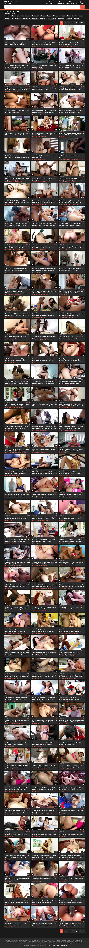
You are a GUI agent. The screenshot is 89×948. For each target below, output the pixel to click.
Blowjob (49, 44)
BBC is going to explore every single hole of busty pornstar (72, 88)
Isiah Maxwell (37, 181)
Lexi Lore (44, 181)
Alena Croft (63, 701)
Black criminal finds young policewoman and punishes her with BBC (72, 155)
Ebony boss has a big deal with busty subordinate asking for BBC (45, 223)
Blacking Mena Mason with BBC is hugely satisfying (17, 607)
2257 (58, 945)
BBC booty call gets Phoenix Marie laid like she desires (17, 697)
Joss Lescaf (36, 249)
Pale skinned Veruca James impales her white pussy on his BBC (72, 607)
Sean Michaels (71, 46)
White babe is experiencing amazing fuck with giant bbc (72, 878)
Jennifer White (16, 814)
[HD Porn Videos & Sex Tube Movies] (11, 3)
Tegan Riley (18, 678)
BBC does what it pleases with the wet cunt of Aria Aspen (45, 900)
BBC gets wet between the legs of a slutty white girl (72, 629)
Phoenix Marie (10, 701)
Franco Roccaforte (65, 430)
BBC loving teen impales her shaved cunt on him (45, 720)
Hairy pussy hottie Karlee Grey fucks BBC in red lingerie (72, 675)
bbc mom (43, 18)
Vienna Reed (64, 294)
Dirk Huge (9, 452)
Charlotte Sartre (64, 317)
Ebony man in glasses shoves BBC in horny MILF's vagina (17, 471)
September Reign (18, 181)
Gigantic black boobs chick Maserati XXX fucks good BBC (17, 855)
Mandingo (36, 272)
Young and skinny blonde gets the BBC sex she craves (72, 291)
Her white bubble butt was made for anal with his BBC (72, 313)
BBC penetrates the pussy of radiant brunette (71, 517)
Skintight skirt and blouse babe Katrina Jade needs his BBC (45, 449)
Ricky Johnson (19, 407)
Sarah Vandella (10, 746)
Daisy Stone (9, 362)
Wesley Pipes (71, 768)
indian (28, 16)
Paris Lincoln (42, 633)
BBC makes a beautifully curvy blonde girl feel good (72, 268)
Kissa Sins (9, 227)
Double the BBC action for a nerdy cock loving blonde (45, 584)
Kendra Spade (64, 181)
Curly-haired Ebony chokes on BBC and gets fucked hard (17, 178)
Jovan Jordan (17, 543)
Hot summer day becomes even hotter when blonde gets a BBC (45, 155)
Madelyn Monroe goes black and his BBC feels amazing (17, 720)
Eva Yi (8, 69)
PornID (28, 108)
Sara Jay (43, 701)
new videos (70, 3)
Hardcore (52, 112)
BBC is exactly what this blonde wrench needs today (45, 268)
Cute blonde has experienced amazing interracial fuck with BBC (17, 878)
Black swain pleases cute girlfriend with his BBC (72, 539)
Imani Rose (36, 678)
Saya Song (9, 204)
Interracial (18, 67)
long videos (80, 3)
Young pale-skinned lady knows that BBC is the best (45, 404)
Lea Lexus (9, 881)
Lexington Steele (18, 633)
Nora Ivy (70, 69)
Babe (7, 135)
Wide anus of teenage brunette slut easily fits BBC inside (72, 494)
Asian (38, 44)
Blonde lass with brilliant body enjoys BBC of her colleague (72, 110)
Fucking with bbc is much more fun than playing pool (17, 900)
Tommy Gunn (44, 136)
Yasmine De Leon (45, 520)
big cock (61, 18)
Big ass (13, 44)
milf (69, 16)
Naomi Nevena (79, 159)
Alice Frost (36, 723)
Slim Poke (16, 204)
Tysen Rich (45, 859)
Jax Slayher (63, 159)
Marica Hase (37, 836)
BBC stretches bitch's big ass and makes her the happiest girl (72, 246)
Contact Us (64, 945)
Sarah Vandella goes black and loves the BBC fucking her (17, 742)
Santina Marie (10, 317)
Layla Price (17, 791)
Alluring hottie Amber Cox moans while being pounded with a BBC (72, 900)
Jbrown (70, 475)
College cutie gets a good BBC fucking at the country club (72, 133)
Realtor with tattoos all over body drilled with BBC (17, 155)
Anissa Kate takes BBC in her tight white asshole (17, 629)
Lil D (8, 91)
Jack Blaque (14, 69)
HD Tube (28, 41)
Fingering (79, 789)
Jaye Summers (10, 407)
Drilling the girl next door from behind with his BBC (17, 404)
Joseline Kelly (10, 768)
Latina (40, 67)
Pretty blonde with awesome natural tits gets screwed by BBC (17, 517)
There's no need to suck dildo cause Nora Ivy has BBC (72, 65)
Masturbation (76, 451)
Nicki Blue (44, 768)
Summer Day (42, 159)
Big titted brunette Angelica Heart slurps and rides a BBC (72, 923)
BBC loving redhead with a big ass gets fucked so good (72, 359)
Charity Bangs (64, 814)
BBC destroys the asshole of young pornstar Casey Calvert (45, 313)
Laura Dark (36, 362)
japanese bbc (17, 18)
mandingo (27, 18)
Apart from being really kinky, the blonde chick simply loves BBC (72, 43)
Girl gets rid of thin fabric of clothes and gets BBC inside (17, 88)
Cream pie (20, 812)
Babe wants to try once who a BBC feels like (44, 471)
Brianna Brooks (64, 633)
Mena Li (8, 610)
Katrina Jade (45, 452)
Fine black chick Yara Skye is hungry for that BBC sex (17, 381)
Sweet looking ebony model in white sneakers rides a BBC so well (72, 562)
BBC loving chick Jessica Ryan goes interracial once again (45, 607)
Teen (24, 67)
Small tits (25, 89)
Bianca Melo (64, 475)
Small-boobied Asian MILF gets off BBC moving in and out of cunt (17, 201)
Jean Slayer (46, 204)
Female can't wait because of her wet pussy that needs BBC (45, 201)
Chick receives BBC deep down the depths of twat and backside (72, 223)
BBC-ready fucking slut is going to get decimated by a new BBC (17, 43)
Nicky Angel (9, 588)
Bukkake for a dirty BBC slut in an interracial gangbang (17, 449)
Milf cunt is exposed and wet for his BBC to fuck (72, 697)
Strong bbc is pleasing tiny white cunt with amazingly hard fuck (17, 652)
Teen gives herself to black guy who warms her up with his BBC (17, 133)
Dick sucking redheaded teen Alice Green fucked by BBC (72, 765)
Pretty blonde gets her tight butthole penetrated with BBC (45, 539)
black (43, 16)
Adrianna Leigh (37, 881)
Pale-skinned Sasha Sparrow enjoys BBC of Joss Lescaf (45, 246)
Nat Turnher (63, 69)
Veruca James (64, 610)
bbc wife (77, 18)
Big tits (18, 44)
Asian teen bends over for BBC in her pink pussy (17, 65)
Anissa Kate (9, 633)
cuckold (63, 16)
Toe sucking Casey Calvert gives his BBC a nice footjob (72, 788)
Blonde (72, 44)
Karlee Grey (63, 678)
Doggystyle (47, 202)
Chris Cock (63, 407)
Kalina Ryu (63, 452)
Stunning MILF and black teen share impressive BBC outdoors (17, 246)
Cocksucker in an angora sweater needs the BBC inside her (45, 765)
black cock (53, 18)
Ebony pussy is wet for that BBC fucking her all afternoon (72, 336)
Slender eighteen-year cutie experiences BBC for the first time (17, 426)
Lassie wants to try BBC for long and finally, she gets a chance (45, 88)
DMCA (53, 945)
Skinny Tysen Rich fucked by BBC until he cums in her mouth (45, 855)
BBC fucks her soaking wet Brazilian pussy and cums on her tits (72, 471)
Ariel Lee (63, 836)
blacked (21, 16)
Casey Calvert (37, 317)
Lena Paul (36, 385)
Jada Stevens (64, 249)
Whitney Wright (44, 339)
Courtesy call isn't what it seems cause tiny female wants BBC (45, 133)
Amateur (35, 135)
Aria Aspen (36, 904)
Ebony (46, 89)
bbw (14, 16)
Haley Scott (9, 926)
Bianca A (63, 565)
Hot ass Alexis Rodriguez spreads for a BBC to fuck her (72, 652)
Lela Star (36, 69)
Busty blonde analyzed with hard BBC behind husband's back (17, 110)
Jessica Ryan (37, 610)
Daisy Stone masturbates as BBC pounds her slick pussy (17, 359)
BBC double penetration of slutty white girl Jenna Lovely (17, 584)
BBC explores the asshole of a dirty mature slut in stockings (45, 359)
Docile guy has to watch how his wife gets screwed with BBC (45, 517)
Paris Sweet (9, 520)
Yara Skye (69, 339)
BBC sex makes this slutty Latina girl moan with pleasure (17, 268)
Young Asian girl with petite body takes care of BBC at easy (72, 426)
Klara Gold (63, 588)
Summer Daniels (38, 746)
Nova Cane (63, 46)
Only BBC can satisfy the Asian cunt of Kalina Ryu (72, 449)
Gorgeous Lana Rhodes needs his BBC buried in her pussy (72, 720)
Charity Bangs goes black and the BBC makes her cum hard (72, 810)
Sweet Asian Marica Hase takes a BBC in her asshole (45, 833)
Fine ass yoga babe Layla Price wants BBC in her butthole (17, 788)
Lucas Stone (37, 768)
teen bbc (35, 18)
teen (49, 16)
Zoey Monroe (71, 407)
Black (67, 44)
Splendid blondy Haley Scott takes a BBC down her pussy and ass (17, 923)
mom (75, 16)
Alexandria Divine (11, 339)
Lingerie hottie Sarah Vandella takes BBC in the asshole (45, 810)
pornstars (49, 3)
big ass (8, 18)
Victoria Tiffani (64, 136)
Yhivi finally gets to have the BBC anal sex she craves (45, 652)
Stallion (35, 159)
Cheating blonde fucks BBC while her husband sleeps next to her (17, 833)
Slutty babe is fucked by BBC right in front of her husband (17, 539)
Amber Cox (63, 904)
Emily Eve (63, 362)
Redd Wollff (9, 181)
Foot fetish (24, 834)
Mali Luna (9, 475)
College (78, 67)
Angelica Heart (64, 926)
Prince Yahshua (17, 227)
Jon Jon (62, 339)
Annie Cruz (36, 46)
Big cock (62, 44)
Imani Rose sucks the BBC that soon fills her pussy (45, 788)
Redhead (54, 609)
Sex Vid (55, 41)
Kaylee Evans (42, 497)
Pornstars (19, 89)
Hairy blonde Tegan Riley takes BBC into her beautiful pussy (17, 675)
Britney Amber (37, 294)
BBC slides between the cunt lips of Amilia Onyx (72, 381)
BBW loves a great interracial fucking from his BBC (17, 336)
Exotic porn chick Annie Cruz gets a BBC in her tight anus (45, 43)
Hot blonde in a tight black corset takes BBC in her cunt (72, 855)
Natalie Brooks (14, 91)
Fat (76, 586)
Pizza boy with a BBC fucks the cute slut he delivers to (17, 765)
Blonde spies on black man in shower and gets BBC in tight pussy (17, 494)
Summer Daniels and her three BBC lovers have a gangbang (45, 742)
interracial (36, 16)
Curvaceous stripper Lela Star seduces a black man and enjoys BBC (45, 65)
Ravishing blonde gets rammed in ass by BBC (44, 562)
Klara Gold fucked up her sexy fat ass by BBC (71, 584)
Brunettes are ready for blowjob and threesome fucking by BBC (72, 201)
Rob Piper (42, 69)
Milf (25, 699)
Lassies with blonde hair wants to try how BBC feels (72, 404)
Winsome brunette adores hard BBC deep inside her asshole (17, 223)
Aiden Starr (9, 655)
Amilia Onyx (63, 385)
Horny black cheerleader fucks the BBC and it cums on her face (72, 742)
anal (81, 16)
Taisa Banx (63, 520)
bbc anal (69, 18)
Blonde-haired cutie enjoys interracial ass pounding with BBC (45, 494)
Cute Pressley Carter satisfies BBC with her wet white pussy (72, 833)
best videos (60, 3)
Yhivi (40, 655)
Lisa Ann (36, 227)
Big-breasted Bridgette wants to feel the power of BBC (17, 291)
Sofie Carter (63, 881)
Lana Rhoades (64, 723)
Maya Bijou (44, 114)
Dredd (43, 317)
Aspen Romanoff (38, 204)
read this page (69, 943)
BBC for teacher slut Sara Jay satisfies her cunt (45, 697)
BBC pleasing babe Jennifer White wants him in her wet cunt (17, 810)
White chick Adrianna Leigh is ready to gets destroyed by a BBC (45, 878)
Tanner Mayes (10, 836)
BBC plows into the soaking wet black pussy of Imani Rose (45, 675)
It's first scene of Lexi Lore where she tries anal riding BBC (45, 178)
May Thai (74, 430)
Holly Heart (63, 859)
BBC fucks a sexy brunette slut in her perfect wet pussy (45, 336)
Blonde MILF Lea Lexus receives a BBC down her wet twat (45, 923)
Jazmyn (35, 633)
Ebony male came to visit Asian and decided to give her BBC (72, 178)
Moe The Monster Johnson (40, 814)
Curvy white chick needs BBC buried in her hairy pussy (45, 381)
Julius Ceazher (43, 588)
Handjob (78, 112)
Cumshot (41, 202)
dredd (55, 16)
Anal (34, 44)
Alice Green (63, 768)
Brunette (23, 44)
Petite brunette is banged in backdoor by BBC (17, 562)
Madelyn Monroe (19, 723)
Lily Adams (71, 159)
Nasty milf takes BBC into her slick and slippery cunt (17, 313)
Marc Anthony (10, 678)
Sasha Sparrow (45, 249)
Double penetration (20, 451)
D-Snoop (36, 588)
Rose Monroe (77, 204)
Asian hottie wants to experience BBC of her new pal (45, 426)
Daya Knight (9, 543)
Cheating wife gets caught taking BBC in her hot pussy (45, 291)
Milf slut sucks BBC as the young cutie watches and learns (45, 629)
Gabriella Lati (64, 543)
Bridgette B (9, 294)
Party (51, 405)
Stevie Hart (9, 904)
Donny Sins (16, 452)
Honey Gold (9, 249)
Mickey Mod (45, 565)
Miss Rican (73, 655)
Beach (7, 44)
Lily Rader (36, 136)
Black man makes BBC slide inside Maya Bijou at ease (45, 110)
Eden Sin (68, 497)
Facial (13, 89)
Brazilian (73, 473)
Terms (48, 945)
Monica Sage (10, 272)
